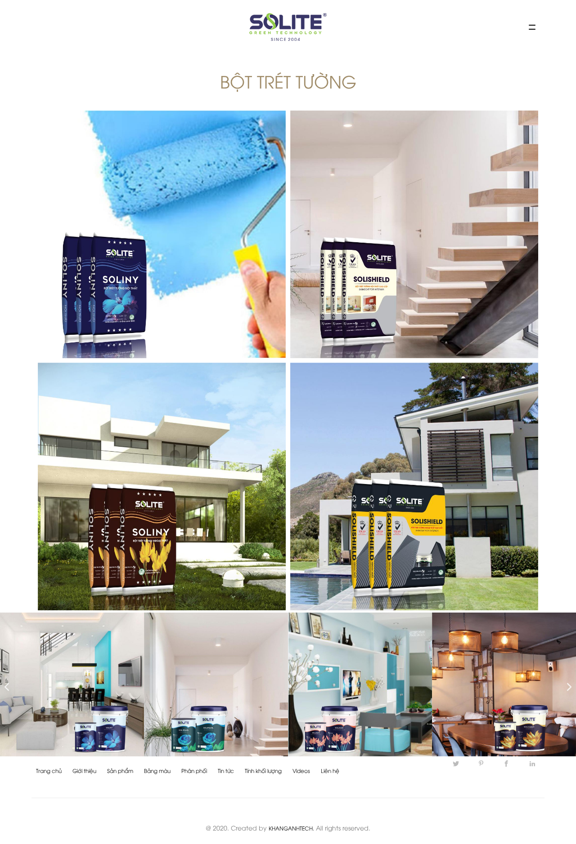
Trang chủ (49, 770)
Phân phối (194, 770)
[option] (72, 684)
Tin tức (226, 770)
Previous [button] (4, 684)
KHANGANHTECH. (291, 828)
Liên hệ (330, 770)
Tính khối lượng (263, 770)
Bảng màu (157, 770)
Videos (301, 770)
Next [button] (567, 684)
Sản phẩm (120, 770)
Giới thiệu (84, 770)
